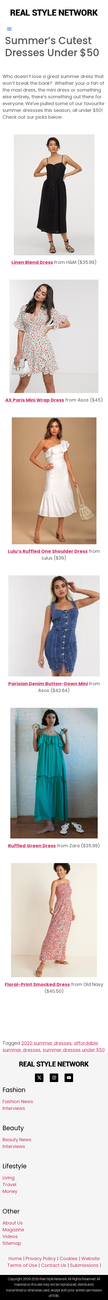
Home (15, 1258)
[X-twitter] (39, 1078)
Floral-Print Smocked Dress (37, 984)
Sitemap (12, 1243)
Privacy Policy (41, 1258)
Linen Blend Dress (32, 262)
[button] (9, 29)
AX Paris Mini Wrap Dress (34, 400)
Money (10, 1191)
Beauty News (17, 1139)
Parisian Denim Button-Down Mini (48, 683)
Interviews (14, 1108)
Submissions (84, 1265)
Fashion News (18, 1101)
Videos (10, 1236)
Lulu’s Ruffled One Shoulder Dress (48, 551)
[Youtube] (69, 1078)
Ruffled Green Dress (32, 846)
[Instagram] (54, 1078)
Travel (9, 1184)
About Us (13, 1223)
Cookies (69, 1258)
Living (9, 1178)
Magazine (13, 1230)
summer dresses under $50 (74, 1050)
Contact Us (53, 1265)
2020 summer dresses (46, 1043)
